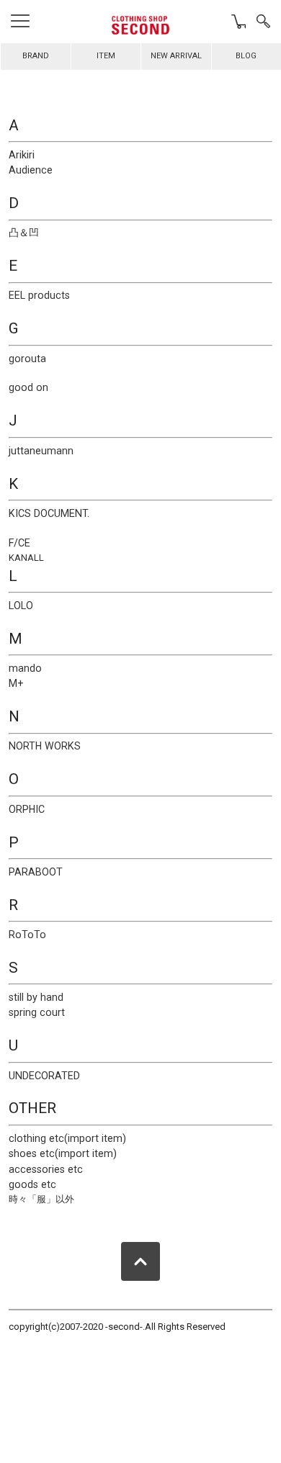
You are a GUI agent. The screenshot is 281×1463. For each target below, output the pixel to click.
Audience (31, 170)
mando (25, 668)
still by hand (36, 997)
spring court (37, 1012)
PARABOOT (36, 872)
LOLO (21, 605)
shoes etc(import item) (63, 1153)
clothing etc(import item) (67, 1138)
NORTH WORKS (45, 746)
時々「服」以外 (41, 1199)
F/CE (19, 543)
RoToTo (27, 934)
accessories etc (46, 1169)
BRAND (35, 55)
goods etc (32, 1184)
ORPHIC (27, 809)
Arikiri (22, 155)
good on (28, 387)
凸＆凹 (24, 232)
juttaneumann (41, 450)
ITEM (106, 55)
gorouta (27, 358)
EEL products (39, 295)
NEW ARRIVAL (176, 55)
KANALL (26, 557)
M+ (16, 683)
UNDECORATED (44, 1075)
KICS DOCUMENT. (49, 513)
